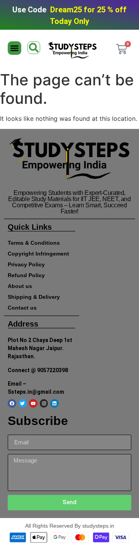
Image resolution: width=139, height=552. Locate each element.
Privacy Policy (26, 264)
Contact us (22, 308)
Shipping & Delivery (34, 297)
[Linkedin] (54, 403)
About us (20, 286)
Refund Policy (26, 275)
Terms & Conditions (34, 243)
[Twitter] (23, 403)
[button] (14, 48)
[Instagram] (44, 403)
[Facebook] (12, 403)
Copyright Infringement (38, 254)
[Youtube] (33, 403)
